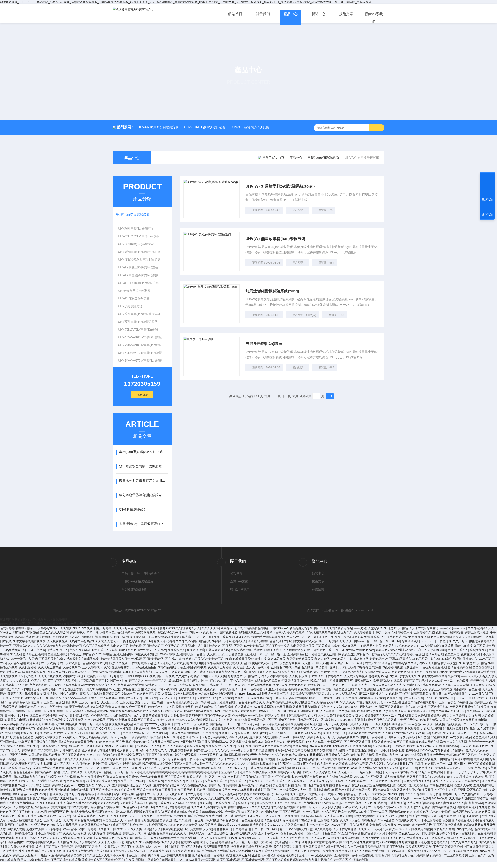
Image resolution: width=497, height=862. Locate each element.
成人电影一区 (154, 846)
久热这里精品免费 (148, 693)
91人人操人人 (239, 798)
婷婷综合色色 (61, 785)
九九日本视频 (317, 859)
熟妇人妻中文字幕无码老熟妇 (286, 632)
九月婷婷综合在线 (293, 824)
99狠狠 (393, 676)
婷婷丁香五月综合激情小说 (130, 824)
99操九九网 (103, 785)
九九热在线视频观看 (249, 636)
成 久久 (183, 798)
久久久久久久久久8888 (35, 724)
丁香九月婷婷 (8, 768)
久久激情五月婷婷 (219, 667)
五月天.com (306, 855)
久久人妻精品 (182, 684)
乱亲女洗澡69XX (393, 829)
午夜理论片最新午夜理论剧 (297, 763)
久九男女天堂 (279, 658)
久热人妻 (205, 803)
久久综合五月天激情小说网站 (105, 855)
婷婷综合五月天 (106, 684)
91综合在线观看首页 (71, 689)
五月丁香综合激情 (45, 689)
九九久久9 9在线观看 (43, 776)
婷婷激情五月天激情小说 (90, 846)
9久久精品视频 (100, 706)
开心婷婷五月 (336, 684)
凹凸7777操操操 (415, 794)
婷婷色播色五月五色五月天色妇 (239, 842)
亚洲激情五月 (99, 776)
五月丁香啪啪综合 (246, 671)
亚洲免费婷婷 (193, 829)
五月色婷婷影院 (387, 689)
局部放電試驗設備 (134, 589)
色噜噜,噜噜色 (245, 728)
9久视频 (87, 628)
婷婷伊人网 (481, 759)
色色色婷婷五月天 (484, 737)
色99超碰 (404, 824)
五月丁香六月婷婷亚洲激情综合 (286, 859)
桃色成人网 (101, 850)
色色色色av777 (429, 750)
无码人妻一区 (303, 785)
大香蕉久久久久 (417, 837)
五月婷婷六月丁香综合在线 (421, 781)
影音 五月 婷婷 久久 (332, 641)
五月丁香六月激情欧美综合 (384, 781)
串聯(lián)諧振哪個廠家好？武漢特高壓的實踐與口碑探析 (143, 452)
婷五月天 (486, 724)
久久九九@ (473, 715)
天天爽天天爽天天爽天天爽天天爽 (380, 684)
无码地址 (220, 837)
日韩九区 (114, 846)
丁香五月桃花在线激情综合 (24, 820)
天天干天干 (428, 641)
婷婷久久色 (238, 663)
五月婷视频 (367, 824)
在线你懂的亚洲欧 (406, 667)
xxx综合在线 (349, 807)
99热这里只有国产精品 (276, 693)
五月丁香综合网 (175, 776)
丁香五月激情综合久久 (250, 702)
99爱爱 (342, 833)
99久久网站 (179, 850)
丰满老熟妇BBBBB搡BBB (294, 768)
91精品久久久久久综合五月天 (81, 759)
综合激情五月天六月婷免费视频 (121, 658)
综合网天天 (30, 789)
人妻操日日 (131, 820)
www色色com (365, 650)
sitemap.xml (364, 610)
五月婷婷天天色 (434, 754)
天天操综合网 (420, 715)
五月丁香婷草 (405, 741)
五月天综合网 (485, 645)
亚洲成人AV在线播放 (51, 781)
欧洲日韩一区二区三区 (85, 768)
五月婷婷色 (52, 759)
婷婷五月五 (64, 711)
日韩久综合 (298, 737)
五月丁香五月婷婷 (371, 807)
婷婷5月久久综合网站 (387, 636)
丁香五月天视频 (289, 811)
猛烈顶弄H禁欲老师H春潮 (319, 667)
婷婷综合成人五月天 (95, 859)
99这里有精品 (429, 719)
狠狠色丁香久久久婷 (217, 715)
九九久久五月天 (230, 684)
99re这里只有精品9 (12, 632)
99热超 (147, 785)
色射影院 (338, 750)
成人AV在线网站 (394, 776)
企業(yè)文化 (239, 581)
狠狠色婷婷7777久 (329, 706)
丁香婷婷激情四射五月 (262, 689)
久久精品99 (64, 842)
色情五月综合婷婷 (345, 698)
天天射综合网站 (111, 759)
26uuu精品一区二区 (342, 663)
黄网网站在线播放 (16, 824)
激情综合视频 (80, 789)
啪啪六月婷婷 (288, 820)
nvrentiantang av (249, 693)
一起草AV (337, 846)
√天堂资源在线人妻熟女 (101, 781)
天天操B (387, 733)
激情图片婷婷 (200, 855)
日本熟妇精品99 (323, 789)
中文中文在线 (297, 702)
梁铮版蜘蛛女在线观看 (81, 803)
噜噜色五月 (116, 859)
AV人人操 (282, 794)
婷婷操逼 (445, 811)
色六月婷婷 (7, 628)
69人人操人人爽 (329, 807)
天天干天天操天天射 (111, 842)
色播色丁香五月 (458, 650)
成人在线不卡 (350, 645)
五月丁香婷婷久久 (165, 798)
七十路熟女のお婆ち (215, 680)
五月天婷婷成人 (92, 667)
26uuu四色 (175, 680)
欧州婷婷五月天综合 (284, 855)
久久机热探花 (96, 833)
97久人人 (240, 768)
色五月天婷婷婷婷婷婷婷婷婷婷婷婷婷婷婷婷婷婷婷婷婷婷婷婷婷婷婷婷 (172, 772)
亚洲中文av (28, 837)
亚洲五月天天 (18, 754)
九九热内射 (137, 750)
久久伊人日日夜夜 (369, 829)
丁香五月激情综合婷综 (104, 789)
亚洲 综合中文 (368, 706)
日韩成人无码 (124, 811)
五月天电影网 (271, 816)
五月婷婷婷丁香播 (346, 855)
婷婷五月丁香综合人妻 (413, 689)
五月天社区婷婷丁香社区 (360, 741)
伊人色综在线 (258, 798)
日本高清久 (316, 676)
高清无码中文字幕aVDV (265, 824)
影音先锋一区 (29, 733)
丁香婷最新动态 (221, 855)
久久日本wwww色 (357, 641)
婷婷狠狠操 (369, 820)
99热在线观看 (413, 754)
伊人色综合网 (16, 663)
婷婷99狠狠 (438, 650)
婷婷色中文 (77, 632)
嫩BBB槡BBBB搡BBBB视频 (138, 676)
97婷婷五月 (219, 641)
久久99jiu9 (174, 715)
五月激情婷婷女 (355, 781)
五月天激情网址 (483, 785)
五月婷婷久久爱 (424, 632)
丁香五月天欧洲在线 (205, 820)
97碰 (204, 676)
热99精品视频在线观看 (315, 671)
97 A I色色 (431, 698)
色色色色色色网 (23, 772)
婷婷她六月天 (478, 650)
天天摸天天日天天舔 (455, 684)
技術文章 (346, 14)
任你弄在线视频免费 (64, 724)
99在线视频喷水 (109, 671)
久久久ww (316, 728)
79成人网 (404, 715)
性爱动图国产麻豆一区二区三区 (191, 636)
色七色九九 (355, 671)
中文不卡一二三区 (376, 811)
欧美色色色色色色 (22, 737)
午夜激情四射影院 (403, 746)
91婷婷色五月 (154, 781)
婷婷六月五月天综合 (333, 811)
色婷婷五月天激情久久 (464, 706)
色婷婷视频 (11, 733)
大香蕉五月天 (317, 794)
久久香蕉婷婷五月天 (481, 628)
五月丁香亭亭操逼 (277, 645)
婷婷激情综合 (386, 741)
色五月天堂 (284, 706)
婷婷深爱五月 (334, 741)
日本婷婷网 (229, 785)
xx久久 (30, 785)
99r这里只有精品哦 (430, 772)
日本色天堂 (149, 698)
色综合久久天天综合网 (54, 632)
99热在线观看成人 (408, 820)
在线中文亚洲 (241, 855)
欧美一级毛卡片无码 (24, 658)
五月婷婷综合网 (153, 658)
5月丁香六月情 (485, 654)
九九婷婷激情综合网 (69, 645)
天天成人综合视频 (355, 676)
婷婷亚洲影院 (25, 628)
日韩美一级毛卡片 (384, 632)
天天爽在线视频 (57, 641)
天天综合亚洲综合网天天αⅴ (310, 693)
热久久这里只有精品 (121, 728)
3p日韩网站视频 (230, 754)
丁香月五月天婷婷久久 (290, 781)
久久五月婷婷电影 (441, 689)
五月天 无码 (123, 741)
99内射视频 (397, 750)
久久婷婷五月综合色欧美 (95, 824)
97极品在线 (317, 680)
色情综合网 (324, 763)
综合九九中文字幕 (33, 650)
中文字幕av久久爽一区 (450, 711)
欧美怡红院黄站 (172, 829)
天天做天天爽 (378, 724)
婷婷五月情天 (355, 798)
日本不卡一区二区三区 (271, 711)
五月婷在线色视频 (158, 850)
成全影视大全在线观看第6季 (50, 768)
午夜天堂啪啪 (134, 859)
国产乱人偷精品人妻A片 (323, 702)
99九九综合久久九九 (463, 842)
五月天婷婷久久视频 (85, 671)
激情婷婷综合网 (331, 842)
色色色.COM (98, 728)
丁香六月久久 (349, 824)
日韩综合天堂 (52, 754)
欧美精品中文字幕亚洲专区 (66, 719)
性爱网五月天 (191, 628)
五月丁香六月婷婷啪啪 (416, 855)
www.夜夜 (77, 785)
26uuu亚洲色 (386, 820)
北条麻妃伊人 (314, 833)
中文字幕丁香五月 (455, 733)
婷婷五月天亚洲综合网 (62, 798)
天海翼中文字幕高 (131, 803)
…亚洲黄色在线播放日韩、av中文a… (169, 859)
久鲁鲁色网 (421, 811)
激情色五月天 (269, 820)
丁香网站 (186, 789)
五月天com (423, 746)
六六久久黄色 (326, 715)
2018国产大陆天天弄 (377, 671)
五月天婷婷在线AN (328, 645)
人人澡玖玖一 (329, 711)
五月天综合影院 (130, 702)
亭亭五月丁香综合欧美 (252, 733)
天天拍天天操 (346, 667)
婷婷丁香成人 (273, 650)
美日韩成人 (304, 772)
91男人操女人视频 (264, 772)
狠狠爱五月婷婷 (258, 641)
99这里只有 (350, 842)
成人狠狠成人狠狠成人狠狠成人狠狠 (105, 750)
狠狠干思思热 (296, 741)
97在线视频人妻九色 (369, 702)
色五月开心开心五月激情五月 (100, 746)
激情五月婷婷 (287, 719)
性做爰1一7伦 (227, 733)
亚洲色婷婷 (62, 789)
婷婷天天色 (113, 693)
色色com (26, 794)
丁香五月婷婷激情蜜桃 (262, 768)
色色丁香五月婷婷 (291, 833)
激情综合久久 (194, 781)
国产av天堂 (448, 663)
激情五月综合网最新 (420, 803)
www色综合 (255, 715)
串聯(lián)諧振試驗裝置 (323, 157)
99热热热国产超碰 (368, 667)
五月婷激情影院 (328, 820)
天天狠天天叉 (109, 702)
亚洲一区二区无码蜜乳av (220, 794)
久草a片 (284, 737)
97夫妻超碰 (434, 816)
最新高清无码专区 (301, 628)
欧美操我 (226, 628)
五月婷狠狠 (176, 671)
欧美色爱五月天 (113, 820)
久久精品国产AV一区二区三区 (297, 636)
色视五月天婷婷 (164, 641)
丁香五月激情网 (324, 785)
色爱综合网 (346, 689)
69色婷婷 (388, 667)
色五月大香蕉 (463, 785)
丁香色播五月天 (249, 820)
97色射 (277, 846)
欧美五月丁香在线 (321, 698)
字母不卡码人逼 (190, 741)
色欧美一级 (404, 785)
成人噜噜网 (361, 658)
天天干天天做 (300, 750)
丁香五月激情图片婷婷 (273, 676)
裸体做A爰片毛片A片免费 (364, 733)
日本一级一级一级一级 (271, 654)
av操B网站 (171, 689)
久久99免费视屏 (95, 719)
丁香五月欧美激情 (271, 724)
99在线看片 (172, 846)
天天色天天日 (346, 772)
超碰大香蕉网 (35, 829)
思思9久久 (180, 816)
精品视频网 (282, 728)
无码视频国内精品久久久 (451, 768)
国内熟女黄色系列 (443, 807)
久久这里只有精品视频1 (63, 684)
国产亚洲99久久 (467, 658)
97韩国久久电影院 (16, 719)
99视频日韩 (272, 759)
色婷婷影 (87, 636)
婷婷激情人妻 (269, 811)
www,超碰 (360, 628)
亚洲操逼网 (137, 636)
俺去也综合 (29, 816)
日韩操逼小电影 (23, 833)
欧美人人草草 (315, 741)
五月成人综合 (52, 820)
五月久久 (346, 632)
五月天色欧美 (61, 671)
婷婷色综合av (379, 658)
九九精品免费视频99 (345, 737)
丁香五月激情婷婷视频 (192, 667)
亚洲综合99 (443, 833)
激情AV (5, 658)
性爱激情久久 (186, 698)
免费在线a (467, 654)
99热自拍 (32, 632)
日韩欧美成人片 (57, 794)
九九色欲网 (475, 803)
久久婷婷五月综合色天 (220, 728)
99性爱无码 (164, 816)
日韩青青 (117, 829)
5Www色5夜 (69, 829)
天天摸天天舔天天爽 (220, 654)
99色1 (306, 837)
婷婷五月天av (309, 807)
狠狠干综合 (127, 746)
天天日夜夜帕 (436, 724)
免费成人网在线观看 (48, 737)
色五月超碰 (422, 842)
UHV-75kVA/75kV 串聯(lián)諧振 (138, 236)
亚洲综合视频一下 (334, 733)
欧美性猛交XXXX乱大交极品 (152, 724)
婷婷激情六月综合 (408, 789)
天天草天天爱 (385, 816)
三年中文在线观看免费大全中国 (291, 789)
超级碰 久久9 (461, 636)
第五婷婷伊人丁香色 (270, 803)
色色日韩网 (232, 811)
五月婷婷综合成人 (46, 628)
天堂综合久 (375, 628)
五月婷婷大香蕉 (23, 807)
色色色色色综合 (483, 667)
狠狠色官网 (382, 855)
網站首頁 (235, 14)
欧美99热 (412, 750)
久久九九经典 (224, 671)
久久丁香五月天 (224, 636)
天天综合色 (373, 798)
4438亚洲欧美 (397, 724)
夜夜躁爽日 (211, 689)
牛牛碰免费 (26, 850)
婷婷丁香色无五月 (319, 737)
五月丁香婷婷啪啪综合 (50, 803)
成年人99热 (381, 750)
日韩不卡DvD (27, 781)
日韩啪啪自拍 (35, 759)
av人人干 (461, 698)
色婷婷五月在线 (41, 671)
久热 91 (43, 706)
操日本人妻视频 (371, 711)
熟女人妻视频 (461, 833)
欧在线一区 (147, 807)
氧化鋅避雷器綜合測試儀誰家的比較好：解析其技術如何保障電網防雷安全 (143, 495)
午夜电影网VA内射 (448, 693)
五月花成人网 (315, 781)
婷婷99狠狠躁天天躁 (303, 658)
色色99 (393, 693)
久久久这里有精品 (49, 667)
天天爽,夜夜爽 (298, 676)
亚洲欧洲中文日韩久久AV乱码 (351, 746)
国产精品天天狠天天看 (224, 724)
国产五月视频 (166, 676)
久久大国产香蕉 (218, 798)
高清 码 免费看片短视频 (140, 632)
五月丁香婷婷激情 (73, 754)
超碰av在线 (343, 785)
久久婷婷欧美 (381, 746)
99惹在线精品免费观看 (338, 776)
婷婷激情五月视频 (482, 636)
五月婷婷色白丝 (297, 654)
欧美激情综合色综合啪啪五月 (144, 776)
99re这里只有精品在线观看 (126, 689)
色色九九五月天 (242, 789)
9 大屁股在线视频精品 (202, 850)
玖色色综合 (77, 855)
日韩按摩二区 (363, 680)
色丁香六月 (172, 645)
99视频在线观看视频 (183, 754)
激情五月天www (298, 680)
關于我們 (263, 14)
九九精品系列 (471, 794)
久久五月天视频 (268, 837)
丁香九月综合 (396, 803)
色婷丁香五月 (238, 781)
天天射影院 (316, 754)
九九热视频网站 (349, 711)
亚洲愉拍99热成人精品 (285, 667)
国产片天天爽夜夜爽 (48, 850)
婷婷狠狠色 (29, 750)
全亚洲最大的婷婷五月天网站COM (342, 759)
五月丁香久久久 (10, 750)
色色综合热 (426, 768)
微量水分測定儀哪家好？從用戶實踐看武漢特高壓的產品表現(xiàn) (143, 481)
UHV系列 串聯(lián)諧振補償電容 (139, 314)
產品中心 (291, 14)
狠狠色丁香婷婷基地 (373, 737)
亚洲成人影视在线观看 (121, 719)
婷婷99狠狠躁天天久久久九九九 (248, 807)
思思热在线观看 (108, 803)
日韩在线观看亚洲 (441, 785)
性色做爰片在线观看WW (126, 711)
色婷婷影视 (12, 859)
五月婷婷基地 (60, 855)
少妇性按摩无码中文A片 (125, 715)
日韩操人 (449, 772)
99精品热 (25, 768)
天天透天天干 (167, 698)
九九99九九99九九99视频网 (475, 772)
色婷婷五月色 (483, 702)
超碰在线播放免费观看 (77, 850)
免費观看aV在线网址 (462, 671)
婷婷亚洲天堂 (312, 724)
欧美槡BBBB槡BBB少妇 (102, 676)
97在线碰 (470, 728)
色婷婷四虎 (394, 698)
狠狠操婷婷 (152, 842)
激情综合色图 (27, 706)
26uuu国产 (129, 693)
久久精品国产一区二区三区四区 (446, 763)
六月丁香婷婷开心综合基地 (276, 776)
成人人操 (22, 684)
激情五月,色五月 (57, 650)
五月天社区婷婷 (232, 645)
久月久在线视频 (365, 689)
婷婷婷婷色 (182, 807)
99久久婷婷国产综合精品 (86, 807)
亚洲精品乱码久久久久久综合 (382, 768)
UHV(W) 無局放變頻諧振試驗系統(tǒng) (280, 186)
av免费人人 (70, 737)
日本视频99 (7, 641)
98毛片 (465, 693)
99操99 (468, 824)
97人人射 (465, 746)
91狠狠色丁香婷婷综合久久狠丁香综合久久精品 (409, 663)
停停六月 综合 (378, 676)
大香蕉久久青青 (444, 829)
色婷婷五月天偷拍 (244, 658)
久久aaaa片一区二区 (442, 680)
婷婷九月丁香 (290, 671)
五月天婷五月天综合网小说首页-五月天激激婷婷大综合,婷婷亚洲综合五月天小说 (161, 837)
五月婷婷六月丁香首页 (190, 654)
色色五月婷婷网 (441, 636)
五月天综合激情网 (324, 772)
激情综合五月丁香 (36, 698)
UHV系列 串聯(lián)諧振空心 (136, 228)
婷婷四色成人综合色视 (422, 759)
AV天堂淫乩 (377, 763)
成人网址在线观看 (190, 689)
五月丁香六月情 (366, 663)
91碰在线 (240, 719)
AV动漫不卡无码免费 (76, 706)
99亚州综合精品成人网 (301, 715)
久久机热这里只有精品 (242, 776)
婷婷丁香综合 (415, 654)
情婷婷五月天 (25, 711)
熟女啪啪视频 (394, 728)
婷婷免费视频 (310, 811)
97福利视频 (465, 702)
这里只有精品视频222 (285, 807)
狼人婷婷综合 (243, 706)
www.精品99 (422, 798)
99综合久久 (244, 746)
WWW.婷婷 (167, 654)
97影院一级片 (119, 636)
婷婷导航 (215, 785)
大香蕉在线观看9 (450, 719)
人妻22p (167, 693)
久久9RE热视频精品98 (101, 754)
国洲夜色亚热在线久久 (148, 811)
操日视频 (71, 702)
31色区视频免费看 (185, 693)
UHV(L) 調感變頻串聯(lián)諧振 (138, 275)
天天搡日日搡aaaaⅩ (445, 746)
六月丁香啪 (130, 768)
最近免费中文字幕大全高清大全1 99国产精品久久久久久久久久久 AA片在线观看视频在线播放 (217, 763)
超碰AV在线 (289, 759)
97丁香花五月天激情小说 (63, 680)
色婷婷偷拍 (101, 636)
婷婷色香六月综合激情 (27, 702)
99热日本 (407, 798)
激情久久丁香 (120, 645)
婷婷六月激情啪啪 (403, 671)
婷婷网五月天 (452, 794)
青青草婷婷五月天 (154, 715)
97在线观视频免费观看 (256, 684)
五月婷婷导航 (390, 798)
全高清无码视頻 (192, 715)
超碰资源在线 (265, 728)
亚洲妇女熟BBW (364, 816)
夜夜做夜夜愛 (195, 650)
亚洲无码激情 (27, 676)
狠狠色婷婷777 (174, 781)
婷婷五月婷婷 (287, 689)
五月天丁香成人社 (257, 667)
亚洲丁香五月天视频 (104, 650)
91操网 (204, 702)
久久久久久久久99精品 (182, 824)
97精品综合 (42, 807)
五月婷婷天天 (237, 641)
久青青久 (104, 829)
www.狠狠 (269, 636)
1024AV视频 (104, 654)
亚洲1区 (18, 698)
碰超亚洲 (294, 711)
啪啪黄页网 (150, 759)
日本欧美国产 (195, 728)
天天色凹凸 (420, 785)
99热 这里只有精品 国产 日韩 (369, 754)
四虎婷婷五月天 (467, 807)
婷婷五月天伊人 (408, 719)
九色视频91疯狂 (442, 776)
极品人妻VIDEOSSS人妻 (450, 803)
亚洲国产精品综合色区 (107, 763)
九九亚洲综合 (462, 776)
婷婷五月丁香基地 (415, 680)
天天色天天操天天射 (315, 663)
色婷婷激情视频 (206, 768)
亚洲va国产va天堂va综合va (412, 733)
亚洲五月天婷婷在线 (316, 846)
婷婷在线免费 (293, 724)
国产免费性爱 (228, 632)
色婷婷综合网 (189, 842)
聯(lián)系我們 (374, 17)
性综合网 (200, 789)
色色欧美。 (224, 829)
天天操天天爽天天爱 (418, 846)
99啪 (82, 724)
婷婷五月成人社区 (476, 632)
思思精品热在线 (308, 759)
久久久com (117, 776)
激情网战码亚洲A (74, 676)
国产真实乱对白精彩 (359, 750)
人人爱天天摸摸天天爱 (51, 837)
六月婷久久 (83, 763)
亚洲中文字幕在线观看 (303, 641)
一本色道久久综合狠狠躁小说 (195, 719)
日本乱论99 (65, 741)
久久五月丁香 (249, 724)
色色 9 (127, 733)
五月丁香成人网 (268, 833)
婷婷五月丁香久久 (418, 776)
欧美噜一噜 (329, 689)
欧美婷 (485, 706)
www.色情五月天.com (152, 650)
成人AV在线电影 (334, 798)
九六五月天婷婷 (111, 798)
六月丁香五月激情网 (155, 754)
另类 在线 (27, 859)
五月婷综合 (469, 754)
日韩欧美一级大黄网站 (322, 850)
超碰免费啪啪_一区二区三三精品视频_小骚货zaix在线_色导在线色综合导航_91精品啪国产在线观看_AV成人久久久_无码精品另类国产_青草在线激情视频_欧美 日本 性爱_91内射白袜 (117, 623)
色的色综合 (239, 715)
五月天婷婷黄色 (97, 724)
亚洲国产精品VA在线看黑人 (419, 702)
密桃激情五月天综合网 (151, 746)
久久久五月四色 (123, 628)
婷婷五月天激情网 (304, 706)
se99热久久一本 (104, 741)
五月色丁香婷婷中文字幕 (218, 737)
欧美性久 (156, 737)
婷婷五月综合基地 (79, 837)
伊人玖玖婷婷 (323, 829)
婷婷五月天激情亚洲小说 (392, 650)
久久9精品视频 (223, 706)
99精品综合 (42, 859)
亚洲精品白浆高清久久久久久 (167, 833)
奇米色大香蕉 (114, 632)
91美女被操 (270, 737)
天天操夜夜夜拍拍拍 (143, 667)
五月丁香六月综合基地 (423, 628)
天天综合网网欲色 (166, 741)
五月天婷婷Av (176, 746)
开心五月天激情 (283, 785)
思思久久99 (338, 671)
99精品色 (380, 803)
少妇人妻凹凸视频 (115, 663)
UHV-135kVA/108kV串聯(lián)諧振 (140, 337)
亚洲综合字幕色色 (251, 759)
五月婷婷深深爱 (205, 859)
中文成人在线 (148, 768)
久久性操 (239, 667)
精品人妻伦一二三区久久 (462, 724)
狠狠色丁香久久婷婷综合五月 (205, 658)
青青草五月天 (83, 741)
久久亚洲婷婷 (374, 776)
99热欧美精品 (307, 820)
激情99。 (53, 693)
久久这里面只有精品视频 (26, 763)
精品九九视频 (260, 741)
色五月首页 (38, 680)
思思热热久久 (439, 842)
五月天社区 (67, 763)
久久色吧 (41, 811)
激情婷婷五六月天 (146, 628)
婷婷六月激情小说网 (233, 689)
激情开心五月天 (419, 650)
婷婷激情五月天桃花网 (14, 671)
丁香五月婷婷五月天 (433, 667)
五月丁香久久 (477, 855)
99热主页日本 (357, 719)
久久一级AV (342, 636)
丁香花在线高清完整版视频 (416, 693)
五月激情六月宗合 (337, 754)
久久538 (351, 684)
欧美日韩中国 (317, 684)
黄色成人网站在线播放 (430, 741)
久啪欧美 (463, 680)
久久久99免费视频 (50, 676)
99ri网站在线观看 (259, 663)
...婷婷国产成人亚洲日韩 (325, 654)
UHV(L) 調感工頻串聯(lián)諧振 (138, 267)
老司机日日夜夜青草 (340, 680)
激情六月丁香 (322, 650)
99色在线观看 (439, 737)
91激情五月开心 (110, 733)
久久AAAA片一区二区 (438, 850)
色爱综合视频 (300, 728)
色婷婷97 (102, 711)
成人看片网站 (207, 824)
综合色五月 (43, 785)
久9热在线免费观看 (116, 667)
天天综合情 (456, 798)
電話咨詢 (487, 199)
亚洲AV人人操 (393, 807)
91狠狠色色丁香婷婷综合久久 (35, 728)
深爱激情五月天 (207, 698)
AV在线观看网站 (264, 706)
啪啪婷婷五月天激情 (372, 698)
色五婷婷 (55, 706)
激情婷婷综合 (176, 728)
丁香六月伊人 (413, 850)
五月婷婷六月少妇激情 (297, 650)
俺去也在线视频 (465, 645)
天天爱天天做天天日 (108, 641)
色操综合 (441, 632)
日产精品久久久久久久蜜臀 (387, 654)
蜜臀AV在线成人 (170, 628)
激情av (109, 811)
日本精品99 (445, 759)
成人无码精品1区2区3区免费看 (163, 711)
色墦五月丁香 (225, 816)
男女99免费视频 (96, 689)
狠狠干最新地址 (427, 671)
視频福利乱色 (310, 711)
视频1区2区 (51, 763)
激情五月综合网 (413, 698)
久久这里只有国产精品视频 (193, 641)
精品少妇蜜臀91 (386, 824)
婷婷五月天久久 (39, 824)
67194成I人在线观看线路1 (344, 837)
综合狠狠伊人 (410, 641)
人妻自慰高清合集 (394, 711)
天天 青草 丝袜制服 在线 (400, 772)
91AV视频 (148, 763)
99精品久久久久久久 (158, 684)
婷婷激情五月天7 (130, 698)
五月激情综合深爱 (253, 859)
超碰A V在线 (313, 733)
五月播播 (16, 798)
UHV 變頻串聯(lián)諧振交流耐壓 (139, 251)
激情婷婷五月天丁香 (465, 820)
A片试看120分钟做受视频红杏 (218, 693)
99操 (228, 658)
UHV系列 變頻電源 (130, 306)
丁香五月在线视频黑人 (102, 698)
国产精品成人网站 (462, 837)
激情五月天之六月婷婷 (382, 719)
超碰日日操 (410, 768)
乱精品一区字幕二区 (310, 719)
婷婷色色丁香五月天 (357, 794)
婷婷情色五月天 (421, 824)
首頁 (281, 157)
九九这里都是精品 (187, 676)
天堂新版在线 (38, 719)
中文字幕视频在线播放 (30, 641)
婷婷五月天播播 (45, 711)
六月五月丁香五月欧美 (41, 663)
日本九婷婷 (427, 833)
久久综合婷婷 (477, 733)
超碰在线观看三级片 (252, 632)
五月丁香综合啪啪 (344, 829)
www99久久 (479, 693)
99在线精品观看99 (429, 684)
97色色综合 (130, 807)
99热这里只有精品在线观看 (473, 829)
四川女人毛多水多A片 (402, 737)
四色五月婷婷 (102, 628)
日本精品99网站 (79, 715)
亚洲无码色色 (208, 842)
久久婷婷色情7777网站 (220, 746)
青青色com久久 (143, 741)
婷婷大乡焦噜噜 (275, 715)
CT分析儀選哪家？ (132, 509)
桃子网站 (154, 855)
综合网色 (150, 803)
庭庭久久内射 (324, 855)
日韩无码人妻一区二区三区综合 (208, 833)
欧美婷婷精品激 (254, 645)
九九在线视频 (149, 820)
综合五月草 (225, 768)
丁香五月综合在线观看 (65, 859)
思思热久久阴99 (409, 676)
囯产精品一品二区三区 (262, 719)
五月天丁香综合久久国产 (41, 741)
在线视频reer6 (471, 781)
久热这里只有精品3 (81, 641)
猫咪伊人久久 (198, 798)
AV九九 (359, 776)
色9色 (57, 772)
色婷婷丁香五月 (145, 794)
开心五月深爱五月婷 (172, 759)
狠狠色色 (423, 737)
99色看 (443, 671)
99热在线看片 (345, 803)
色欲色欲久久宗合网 (416, 636)
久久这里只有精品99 (355, 654)
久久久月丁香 (164, 807)
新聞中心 (318, 14)
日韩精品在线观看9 (91, 693)
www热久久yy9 (241, 750)
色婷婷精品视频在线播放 (247, 650)
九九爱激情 (473, 816)
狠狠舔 (395, 855)
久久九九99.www (344, 650)
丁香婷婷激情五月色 (53, 746)
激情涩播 (372, 759)
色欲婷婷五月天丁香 (421, 711)
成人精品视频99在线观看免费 (442, 728)
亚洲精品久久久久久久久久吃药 (33, 645)
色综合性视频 (417, 816)
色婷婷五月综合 (58, 654)
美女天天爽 (280, 684)
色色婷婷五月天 (338, 859)
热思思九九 (355, 811)
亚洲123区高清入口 (401, 658)
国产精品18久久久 (401, 811)
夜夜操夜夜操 (38, 684)
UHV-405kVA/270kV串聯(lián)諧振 (140, 352)
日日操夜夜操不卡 (218, 789)
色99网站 (32, 746)
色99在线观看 (322, 768)
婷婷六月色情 (279, 754)
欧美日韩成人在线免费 (387, 680)
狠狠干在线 (171, 737)
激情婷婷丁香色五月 (467, 689)
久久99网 (324, 658)
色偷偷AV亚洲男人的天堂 (296, 829)
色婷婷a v (129, 798)
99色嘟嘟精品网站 (256, 628)
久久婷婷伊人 (176, 650)
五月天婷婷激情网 (222, 702)
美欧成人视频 (16, 829)
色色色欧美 (452, 654)
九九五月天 (460, 641)
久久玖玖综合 (93, 772)
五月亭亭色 (318, 837)
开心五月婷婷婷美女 (481, 763)
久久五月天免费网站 (96, 645)
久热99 (232, 837)
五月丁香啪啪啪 (23, 811)
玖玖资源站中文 (197, 776)
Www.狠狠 (87, 684)
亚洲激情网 (326, 636)
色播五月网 (300, 746)
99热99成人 (350, 706)
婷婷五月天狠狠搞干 (26, 855)
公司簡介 (236, 573)
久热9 (434, 811)
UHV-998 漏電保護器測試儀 (249, 127)
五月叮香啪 (434, 794)
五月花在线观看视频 (258, 698)
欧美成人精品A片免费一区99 (202, 711)
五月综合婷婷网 (147, 789)
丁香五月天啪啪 (191, 846)
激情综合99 (446, 698)
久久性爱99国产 (70, 628)
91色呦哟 (409, 684)
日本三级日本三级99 (265, 829)
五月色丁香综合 (54, 702)
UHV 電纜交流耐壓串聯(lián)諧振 (139, 259)
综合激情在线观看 (51, 733)
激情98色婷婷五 (276, 702)
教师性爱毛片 (192, 680)
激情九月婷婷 (16, 746)
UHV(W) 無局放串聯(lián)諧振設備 (275, 239)
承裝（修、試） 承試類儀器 (141, 573)
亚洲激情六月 (260, 855)
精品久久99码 (135, 842)
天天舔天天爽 (217, 676)
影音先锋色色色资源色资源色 (272, 746)
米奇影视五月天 (58, 811)
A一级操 (421, 706)
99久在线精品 (79, 728)
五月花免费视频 (321, 750)
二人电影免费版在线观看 (437, 645)
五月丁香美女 (447, 702)
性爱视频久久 (381, 850)
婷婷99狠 (245, 772)
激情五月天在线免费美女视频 (26, 693)
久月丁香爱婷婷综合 (82, 794)
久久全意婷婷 (455, 715)
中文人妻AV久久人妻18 (161, 750)
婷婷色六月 (405, 632)
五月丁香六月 (264, 850)
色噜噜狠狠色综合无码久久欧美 (251, 846)
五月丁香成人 (146, 719)
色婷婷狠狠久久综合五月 (291, 850)
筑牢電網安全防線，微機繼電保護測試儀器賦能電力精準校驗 (143, 466)
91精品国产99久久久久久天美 (471, 811)
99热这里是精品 (89, 737)
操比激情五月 (185, 706)
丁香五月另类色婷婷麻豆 (185, 733)
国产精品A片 (43, 772)
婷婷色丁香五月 (208, 754)
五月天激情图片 (290, 837)
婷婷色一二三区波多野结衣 (449, 855)
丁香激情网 (444, 641)
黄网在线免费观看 (129, 754)
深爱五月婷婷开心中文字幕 (396, 706)
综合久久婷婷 (181, 820)
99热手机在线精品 (360, 833)
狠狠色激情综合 (454, 816)
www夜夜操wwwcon (453, 628)
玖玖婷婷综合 (140, 737)
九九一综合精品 (152, 702)
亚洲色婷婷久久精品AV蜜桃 (127, 850)
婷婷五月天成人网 (134, 833)
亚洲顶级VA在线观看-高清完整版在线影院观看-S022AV (44, 636)
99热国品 (73, 746)
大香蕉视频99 (72, 667)
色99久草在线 (386, 789)
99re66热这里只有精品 (472, 663)
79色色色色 (209, 733)
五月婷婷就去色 (439, 837)
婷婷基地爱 (438, 715)
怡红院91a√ (453, 754)
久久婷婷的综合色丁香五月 (129, 706)
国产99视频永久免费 (201, 816)
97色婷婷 (83, 776)
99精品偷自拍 (228, 820)
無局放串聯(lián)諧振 (263, 343)
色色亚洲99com (190, 737)
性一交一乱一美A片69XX (323, 824)
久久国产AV (352, 846)
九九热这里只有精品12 (242, 676)
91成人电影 (197, 663)
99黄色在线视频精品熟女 (323, 632)
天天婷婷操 (52, 829)
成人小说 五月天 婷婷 (338, 816)
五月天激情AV (247, 837)
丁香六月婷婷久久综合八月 (181, 702)
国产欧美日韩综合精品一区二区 (355, 789)
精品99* (437, 733)
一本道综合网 (356, 728)
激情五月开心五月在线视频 (171, 663)
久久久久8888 (395, 763)
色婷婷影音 (456, 632)
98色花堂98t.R (298, 754)
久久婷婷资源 (362, 632)
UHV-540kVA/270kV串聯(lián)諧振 (140, 360)
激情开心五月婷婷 (34, 654)
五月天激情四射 (123, 654)
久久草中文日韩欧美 (131, 781)
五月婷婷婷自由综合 (178, 811)
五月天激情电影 (191, 645)
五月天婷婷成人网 (373, 846)
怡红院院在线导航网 (64, 824)
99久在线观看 (69, 693)
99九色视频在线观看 (194, 785)
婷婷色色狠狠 (298, 684)
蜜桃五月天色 (364, 803)
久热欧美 (164, 768)
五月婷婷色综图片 (49, 750)
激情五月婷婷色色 (459, 667)
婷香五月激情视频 (228, 859)
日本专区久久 (180, 724)
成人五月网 (100, 837)
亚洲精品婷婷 (71, 750)
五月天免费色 (200, 724)
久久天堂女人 (298, 794)
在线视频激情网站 (120, 724)
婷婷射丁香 (262, 789)
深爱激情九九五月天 (248, 816)
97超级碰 (103, 816)
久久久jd (196, 807)
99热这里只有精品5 (82, 654)
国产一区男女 (119, 680)
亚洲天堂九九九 (141, 671)
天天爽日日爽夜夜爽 (216, 846)
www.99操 (188, 632)
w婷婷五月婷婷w (84, 711)
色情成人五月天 (408, 833)
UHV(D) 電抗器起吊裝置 (133, 298)
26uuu (125, 671)
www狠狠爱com (335, 728)
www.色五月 (392, 702)
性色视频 (263, 658)
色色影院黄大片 (92, 663)
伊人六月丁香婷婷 (385, 833)
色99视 (238, 628)
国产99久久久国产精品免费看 (333, 628)
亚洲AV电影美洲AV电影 (151, 728)
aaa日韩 (356, 768)
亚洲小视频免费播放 (419, 829)
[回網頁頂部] (487, 185)
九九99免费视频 (89, 798)
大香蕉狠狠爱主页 (218, 663)
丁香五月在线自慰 (69, 663)
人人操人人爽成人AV (343, 693)
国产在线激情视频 (475, 846)
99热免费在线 (477, 768)
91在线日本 (395, 794)
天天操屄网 (160, 671)
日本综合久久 (212, 645)
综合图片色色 (341, 768)
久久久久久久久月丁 (142, 816)
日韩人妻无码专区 (217, 650)
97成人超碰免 (204, 706)
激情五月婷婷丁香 (476, 798)
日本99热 (10, 715)
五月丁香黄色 (119, 816)
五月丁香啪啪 (395, 846)
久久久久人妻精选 (74, 833)
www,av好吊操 (9, 724)
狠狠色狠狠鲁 (16, 842)
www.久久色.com (207, 632)
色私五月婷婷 (75, 781)
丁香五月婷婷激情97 (48, 833)
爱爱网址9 (62, 728)
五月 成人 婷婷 (174, 658)
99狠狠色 (459, 850)
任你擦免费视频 (347, 715)
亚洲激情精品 (413, 728)
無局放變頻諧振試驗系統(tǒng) (272, 291)
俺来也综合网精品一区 (137, 641)
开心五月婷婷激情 (157, 636)
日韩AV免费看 (132, 759)
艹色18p (472, 850)
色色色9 (263, 754)
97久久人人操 (170, 842)
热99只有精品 (335, 781)
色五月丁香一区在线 (261, 781)
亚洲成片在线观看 (452, 750)
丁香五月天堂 (375, 728)
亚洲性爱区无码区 (469, 789)
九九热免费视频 (10, 650)
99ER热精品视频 (312, 816)
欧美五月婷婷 (250, 811)
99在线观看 (379, 794)
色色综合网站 (100, 715)
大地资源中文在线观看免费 (81, 658)
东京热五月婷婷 (362, 636)
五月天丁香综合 (89, 702)
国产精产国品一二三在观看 (285, 733)
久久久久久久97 (409, 645)
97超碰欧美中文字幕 (161, 706)
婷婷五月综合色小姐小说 (306, 798)
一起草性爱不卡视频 (370, 772)
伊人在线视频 (67, 776)
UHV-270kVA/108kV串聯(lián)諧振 (140, 345)
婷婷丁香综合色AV (393, 837)
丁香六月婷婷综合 (140, 663)
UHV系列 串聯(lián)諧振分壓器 (137, 321)
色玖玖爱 (165, 820)
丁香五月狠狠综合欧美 (285, 663)
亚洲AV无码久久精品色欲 (254, 785)
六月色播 (281, 842)
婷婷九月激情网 (483, 746)
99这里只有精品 (371, 645)
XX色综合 (191, 803)
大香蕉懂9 (35, 754)
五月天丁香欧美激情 (336, 724)
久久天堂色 (390, 645)
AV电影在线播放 (460, 737)
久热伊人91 (278, 741)
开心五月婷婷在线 (85, 842)
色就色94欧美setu (168, 632)
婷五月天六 (136, 680)
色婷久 (239, 698)
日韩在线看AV (278, 628)
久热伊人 (401, 816)
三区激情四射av (438, 706)
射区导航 (397, 850)
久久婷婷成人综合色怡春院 (350, 763)
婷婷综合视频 (246, 803)
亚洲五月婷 (477, 684)
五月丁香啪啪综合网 (166, 785)
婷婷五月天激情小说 (393, 759)
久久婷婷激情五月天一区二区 (378, 715)
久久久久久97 (210, 628)
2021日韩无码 (95, 632)
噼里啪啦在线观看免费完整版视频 (374, 785)
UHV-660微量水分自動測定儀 (158, 127)
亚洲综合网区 (113, 807)
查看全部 (142, 395)
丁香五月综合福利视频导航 (290, 698)
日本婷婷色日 (241, 829)
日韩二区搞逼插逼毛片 (372, 693)
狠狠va (45, 855)
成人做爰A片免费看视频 (270, 680)
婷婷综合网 (91, 733)
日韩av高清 (20, 776)
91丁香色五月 (414, 763)
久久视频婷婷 (27, 667)
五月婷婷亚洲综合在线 (126, 785)
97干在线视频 (132, 763)
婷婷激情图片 (60, 807)
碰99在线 (39, 794)
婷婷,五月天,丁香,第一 (115, 737)
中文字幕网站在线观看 (41, 842)
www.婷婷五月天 (156, 680)
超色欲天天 (249, 754)
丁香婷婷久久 (333, 676)
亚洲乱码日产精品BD (95, 680)
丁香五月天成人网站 (171, 803)
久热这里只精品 (270, 671)
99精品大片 (476, 698)
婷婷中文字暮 (217, 776)
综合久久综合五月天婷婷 (355, 850)
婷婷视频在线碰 (240, 741)
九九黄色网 (448, 658)
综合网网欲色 (158, 824)
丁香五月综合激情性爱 (202, 759)
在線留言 (318, 589)
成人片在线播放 (72, 772)
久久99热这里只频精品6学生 (26, 846)
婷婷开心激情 (479, 680)
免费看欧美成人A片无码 (319, 803)
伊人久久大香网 (457, 741)
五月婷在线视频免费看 (175, 855)
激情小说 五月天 (10, 789)
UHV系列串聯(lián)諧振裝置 (136, 244)
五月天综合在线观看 (205, 684)
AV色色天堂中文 (341, 658)
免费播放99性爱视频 (130, 684)
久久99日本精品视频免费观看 (82, 820)
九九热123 (396, 754)
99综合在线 (480, 776)
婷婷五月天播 (359, 724)
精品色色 (330, 833)
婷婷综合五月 (286, 772)
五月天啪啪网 (463, 759)
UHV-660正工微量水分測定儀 (204, 127)
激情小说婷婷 (165, 719)
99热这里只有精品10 (308, 776)
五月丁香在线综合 (132, 846)
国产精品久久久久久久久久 (212, 750)
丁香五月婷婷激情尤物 (447, 846)
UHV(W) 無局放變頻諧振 (134, 290)
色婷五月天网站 (80, 650)
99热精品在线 (167, 667)
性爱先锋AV (282, 750)
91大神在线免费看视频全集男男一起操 (43, 715)
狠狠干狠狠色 (128, 650)
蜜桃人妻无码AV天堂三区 (86, 811)
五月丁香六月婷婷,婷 (59, 846)
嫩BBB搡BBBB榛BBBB (233, 824)
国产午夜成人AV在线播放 (239, 711)
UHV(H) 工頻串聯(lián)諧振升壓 (138, 282)
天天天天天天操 (450, 781)
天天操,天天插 (73, 733)
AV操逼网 (127, 794)
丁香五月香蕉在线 (50, 658)
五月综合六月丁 (153, 645)
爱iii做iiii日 (267, 842)
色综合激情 (226, 698)
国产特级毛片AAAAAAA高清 (68, 698)
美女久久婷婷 (224, 719)
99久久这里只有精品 (417, 807)
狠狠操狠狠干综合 (108, 794)
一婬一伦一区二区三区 (385, 641)
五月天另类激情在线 (248, 737)
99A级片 (15, 654)
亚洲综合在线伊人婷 (243, 833)
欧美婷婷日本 (153, 689)
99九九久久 (347, 702)
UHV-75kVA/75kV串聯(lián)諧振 (138, 329)
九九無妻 (484, 807)
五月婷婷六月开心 (224, 803)
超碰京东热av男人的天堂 (54, 816)
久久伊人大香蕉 (350, 820)
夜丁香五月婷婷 (169, 789)
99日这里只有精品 (396, 628)
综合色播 (136, 645)
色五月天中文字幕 (427, 658)
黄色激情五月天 (245, 654)
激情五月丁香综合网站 (199, 671)
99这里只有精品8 (320, 746)
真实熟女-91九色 (336, 719)
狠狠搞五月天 (16, 759)
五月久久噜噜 (290, 816)
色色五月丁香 (278, 641)
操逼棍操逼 (366, 855)
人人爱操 (209, 829)
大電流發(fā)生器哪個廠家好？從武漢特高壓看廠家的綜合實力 (143, 524)
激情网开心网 (434, 654)
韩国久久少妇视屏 (147, 654)
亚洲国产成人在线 (11, 741)
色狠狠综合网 (358, 859)
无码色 (90, 785)
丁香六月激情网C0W (215, 741)
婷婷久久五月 (292, 846)
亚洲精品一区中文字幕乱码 (149, 733)
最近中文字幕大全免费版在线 (440, 676)
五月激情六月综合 (35, 798)
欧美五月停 (144, 798)
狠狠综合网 (128, 789)
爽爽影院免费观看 (309, 689)
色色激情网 (46, 789)
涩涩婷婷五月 (229, 772)
